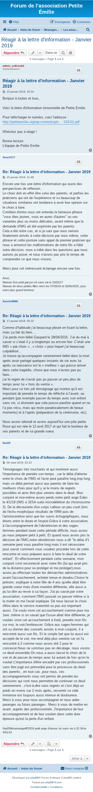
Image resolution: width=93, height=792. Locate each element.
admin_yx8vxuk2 (13, 65)
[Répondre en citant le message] (78, 70)
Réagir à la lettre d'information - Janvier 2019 (46, 42)
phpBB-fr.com (53, 782)
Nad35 (7, 442)
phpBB (34, 777)
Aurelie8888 (10, 301)
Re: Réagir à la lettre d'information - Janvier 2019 (46, 172)
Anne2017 (9, 157)
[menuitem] (14, 22)
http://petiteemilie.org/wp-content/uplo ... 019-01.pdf (41, 122)
